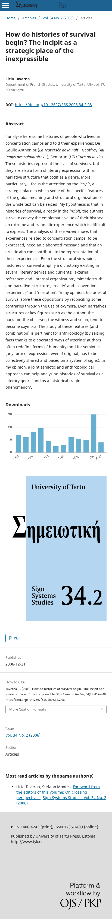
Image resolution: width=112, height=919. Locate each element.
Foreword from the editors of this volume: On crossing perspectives (58, 792)
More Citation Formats (27, 709)
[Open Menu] (5, 5)
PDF (16, 638)
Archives (29, 17)
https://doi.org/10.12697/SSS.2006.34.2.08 (53, 104)
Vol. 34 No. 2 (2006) (58, 17)
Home (10, 17)
